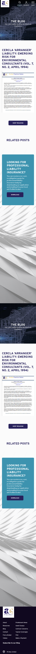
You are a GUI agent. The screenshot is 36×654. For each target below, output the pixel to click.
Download (15, 195)
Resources (6, 625)
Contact (5, 632)
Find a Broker (7, 635)
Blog (4, 629)
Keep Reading (18, 123)
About (5, 622)
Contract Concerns (22, 629)
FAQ (17, 635)
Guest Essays (20, 625)
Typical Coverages (22, 632)
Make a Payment (21, 638)
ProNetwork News (21, 622)
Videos (5, 638)
